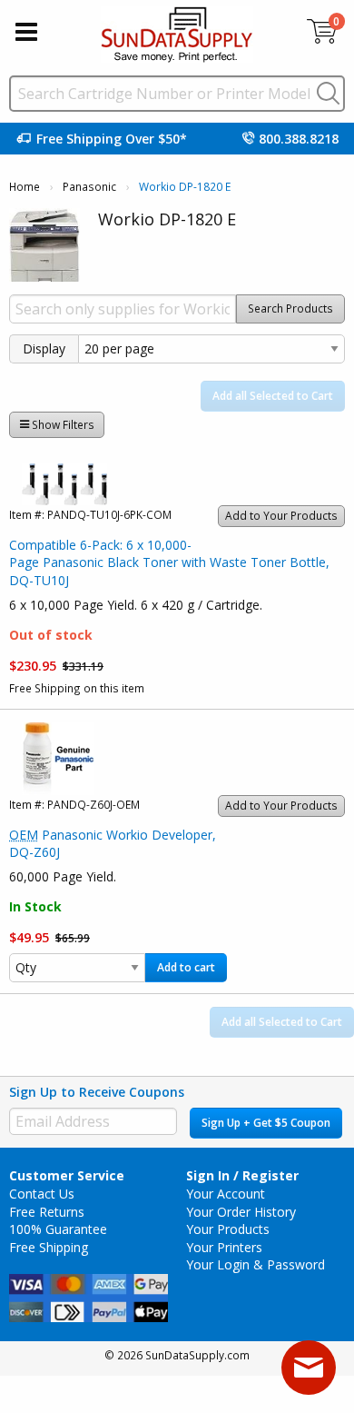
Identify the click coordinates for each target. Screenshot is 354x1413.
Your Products (228, 1229)
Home (24, 186)
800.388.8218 (299, 138)
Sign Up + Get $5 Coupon (266, 1122)
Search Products (290, 308)
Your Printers (224, 1247)
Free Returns (46, 1211)
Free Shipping (48, 1247)
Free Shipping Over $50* (111, 138)
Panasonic (89, 186)
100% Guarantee (58, 1229)
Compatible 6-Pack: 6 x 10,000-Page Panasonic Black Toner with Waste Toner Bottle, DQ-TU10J (169, 562)
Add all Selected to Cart (272, 395)
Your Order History (241, 1211)
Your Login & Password (255, 1264)
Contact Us (41, 1193)
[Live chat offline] (308, 1367)
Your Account (225, 1193)
